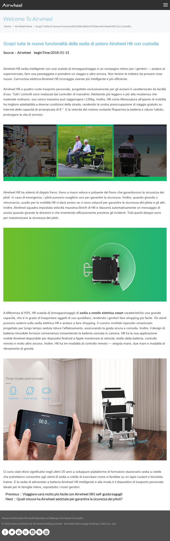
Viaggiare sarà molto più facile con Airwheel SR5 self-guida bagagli (72, 494)
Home (7, 26)
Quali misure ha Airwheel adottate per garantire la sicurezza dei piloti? (69, 499)
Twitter (12, 532)
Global (46, 532)
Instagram (32, 532)
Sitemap (54, 518)
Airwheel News (23, 26)
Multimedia (16, 518)
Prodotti (30, 518)
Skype (39, 532)
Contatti (77, 518)
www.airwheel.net (21, 523)
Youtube (18, 532)
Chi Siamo (65, 518)
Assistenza (42, 518)
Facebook (5, 532)
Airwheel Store (25, 532)
